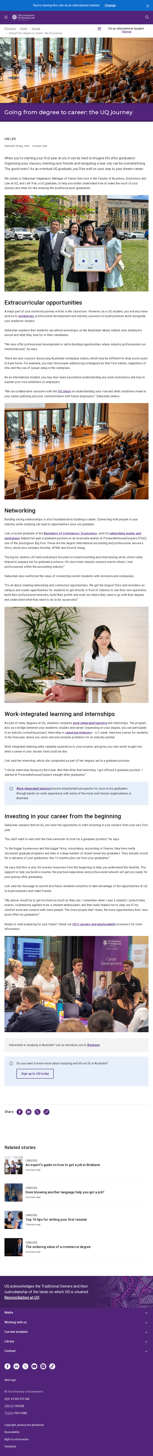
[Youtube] (34, 1366)
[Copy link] (46, 1112)
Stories (36, 28)
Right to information (16, 1439)
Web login (10, 1380)
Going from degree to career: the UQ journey (35, 33)
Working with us (15, 1322)
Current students (16, 1332)
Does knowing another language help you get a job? (76, 1194)
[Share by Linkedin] (29, 1112)
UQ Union (64, 391)
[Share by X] (37, 1112)
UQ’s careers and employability (94, 924)
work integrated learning (90, 723)
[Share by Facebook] (20, 1112)
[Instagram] (43, 1366)
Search (148, 6)
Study (23, 28)
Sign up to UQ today (35, 1073)
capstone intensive (78, 732)
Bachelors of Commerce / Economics (70, 533)
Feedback (10, 1446)
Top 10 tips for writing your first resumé (76, 1222)
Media (8, 1312)
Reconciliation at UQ (21, 1297)
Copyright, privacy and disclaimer (24, 1424)
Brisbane (93, 1045)
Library (9, 1341)
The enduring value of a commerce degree (76, 1249)
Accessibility (11, 1432)
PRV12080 (20, 1413)
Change (110, 5)
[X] (25, 1366)
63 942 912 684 (20, 1398)
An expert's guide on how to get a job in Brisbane (76, 1167)
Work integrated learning (33, 788)
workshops (26, 316)
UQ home (10, 28)
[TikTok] (52, 1366)
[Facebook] (7, 1366)
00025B (19, 1406)
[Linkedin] (16, 1366)
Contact (9, 1351)
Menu (6, 17)
